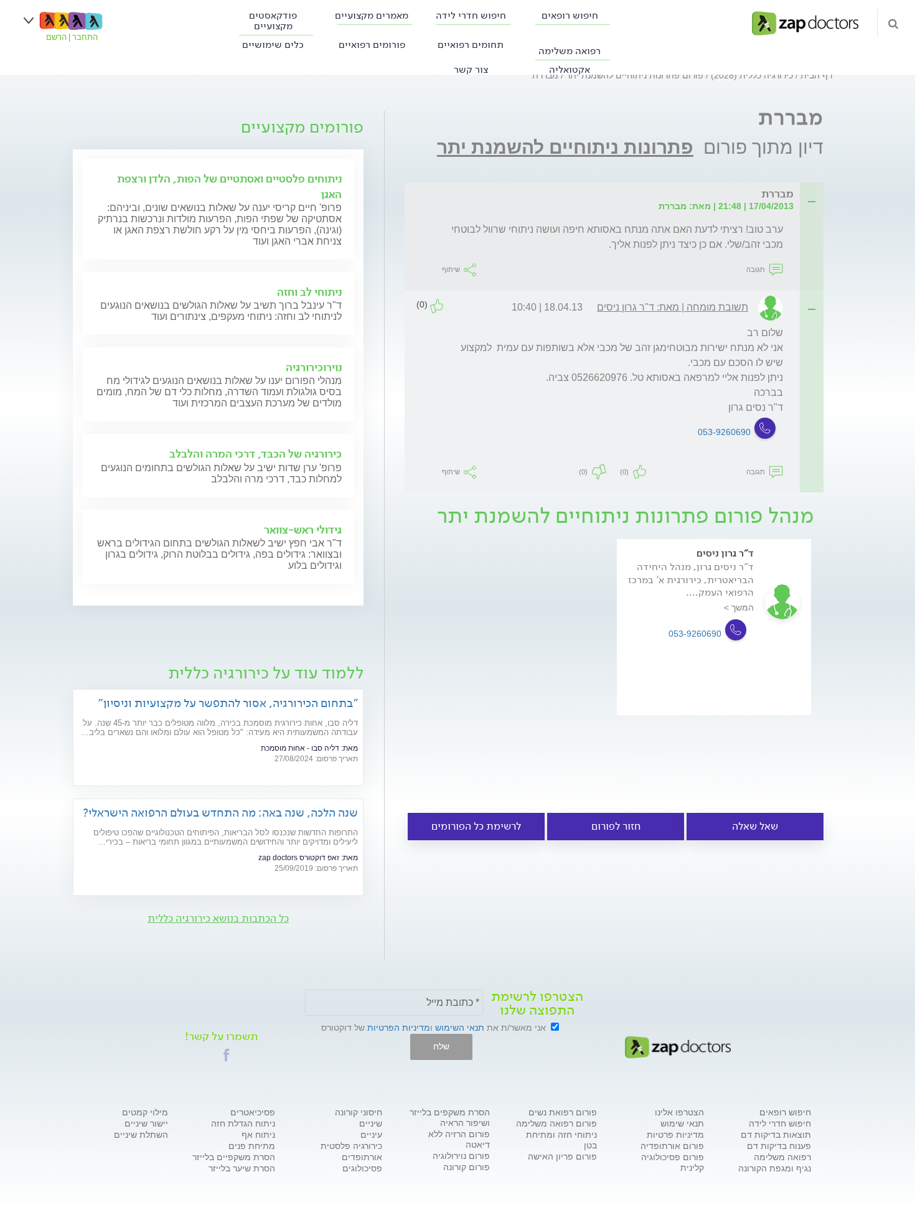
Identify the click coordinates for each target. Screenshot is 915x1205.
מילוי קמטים (145, 1112)
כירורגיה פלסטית (351, 1146)
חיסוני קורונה (358, 1112)
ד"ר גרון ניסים (725, 553)
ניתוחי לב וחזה (309, 291)
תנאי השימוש (459, 1028)
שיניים (370, 1123)
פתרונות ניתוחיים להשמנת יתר (565, 147)
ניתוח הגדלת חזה (243, 1123)
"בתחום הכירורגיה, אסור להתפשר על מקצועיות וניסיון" (228, 703)
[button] (226, 1055)
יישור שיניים (146, 1123)
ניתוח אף (258, 1135)
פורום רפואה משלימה (556, 1123)
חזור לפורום (615, 826)
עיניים (371, 1135)
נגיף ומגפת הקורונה (774, 1168)
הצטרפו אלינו (679, 1112)
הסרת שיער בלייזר (242, 1168)
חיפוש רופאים (570, 15)
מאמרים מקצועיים (371, 15)
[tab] (618, 194)
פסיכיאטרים (252, 1112)
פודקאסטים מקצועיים (273, 20)
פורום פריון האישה (562, 1156)
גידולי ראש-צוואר (303, 529)
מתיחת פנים (251, 1146)
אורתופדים (362, 1157)
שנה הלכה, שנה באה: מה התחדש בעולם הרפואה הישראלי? (220, 812)
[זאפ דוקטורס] (805, 22)
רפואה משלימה (569, 50)
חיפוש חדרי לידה (471, 15)
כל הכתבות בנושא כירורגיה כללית (218, 918)
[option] (714, 645)
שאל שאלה (755, 826)
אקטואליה (569, 69)
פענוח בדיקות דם (779, 1146)
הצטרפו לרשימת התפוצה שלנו (537, 1003)
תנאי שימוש (682, 1123)
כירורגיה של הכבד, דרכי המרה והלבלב (255, 453)
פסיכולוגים (362, 1168)
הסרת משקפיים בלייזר (233, 1157)
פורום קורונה (466, 1167)
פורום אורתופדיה (672, 1146)
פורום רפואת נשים (562, 1112)
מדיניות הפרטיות (398, 1028)
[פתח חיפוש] (893, 23)
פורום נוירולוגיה (461, 1156)
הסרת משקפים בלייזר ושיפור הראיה (450, 1117)
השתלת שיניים (141, 1135)
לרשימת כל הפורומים (476, 826)
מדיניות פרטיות (675, 1135)
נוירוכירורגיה (314, 367)
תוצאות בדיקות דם (776, 1135)
